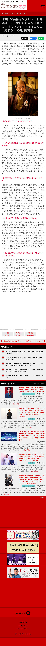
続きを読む (16, 404)
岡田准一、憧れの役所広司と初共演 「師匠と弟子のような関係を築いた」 (24, 352)
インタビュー (22, 13)
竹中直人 (19, 335)
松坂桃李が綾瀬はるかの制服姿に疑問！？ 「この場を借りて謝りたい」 (24, 376)
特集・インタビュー (11, 13)
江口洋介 (7, 335)
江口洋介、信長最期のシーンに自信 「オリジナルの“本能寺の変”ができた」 (24, 358)
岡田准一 (19, 333)
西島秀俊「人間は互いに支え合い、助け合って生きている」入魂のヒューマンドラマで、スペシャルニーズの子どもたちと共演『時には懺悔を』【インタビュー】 (31, 412)
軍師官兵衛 (30, 335)
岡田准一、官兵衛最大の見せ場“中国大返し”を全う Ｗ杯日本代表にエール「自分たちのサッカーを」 (24, 370)
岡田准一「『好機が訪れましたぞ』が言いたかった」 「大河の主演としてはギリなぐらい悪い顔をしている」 (24, 364)
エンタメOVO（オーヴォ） (13, 6)
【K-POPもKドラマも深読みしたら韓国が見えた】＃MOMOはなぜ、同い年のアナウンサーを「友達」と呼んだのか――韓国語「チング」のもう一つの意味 (32, 436)
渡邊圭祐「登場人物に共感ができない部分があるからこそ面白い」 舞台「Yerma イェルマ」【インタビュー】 (32, 390)
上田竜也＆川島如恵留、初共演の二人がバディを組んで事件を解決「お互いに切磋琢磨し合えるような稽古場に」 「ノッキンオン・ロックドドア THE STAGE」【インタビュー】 (32, 479)
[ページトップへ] (23, 614)
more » (42, 497)
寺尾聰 (7, 333)
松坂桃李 (30, 333)
